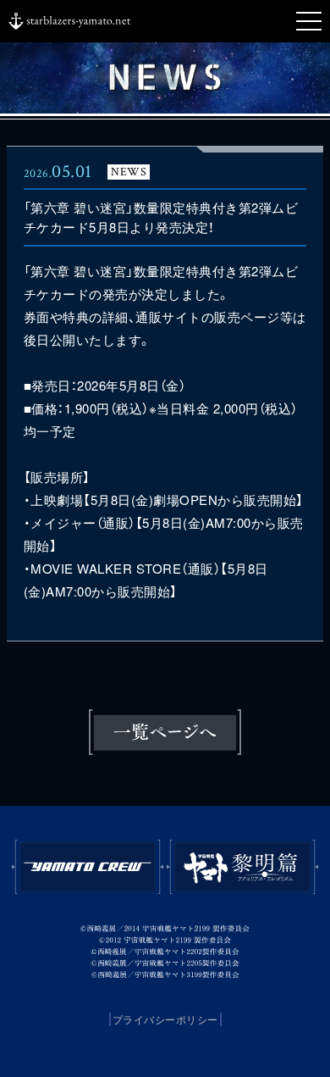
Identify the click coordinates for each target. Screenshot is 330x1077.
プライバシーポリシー (165, 1019)
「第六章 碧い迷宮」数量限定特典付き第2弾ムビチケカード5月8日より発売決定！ (161, 217)
